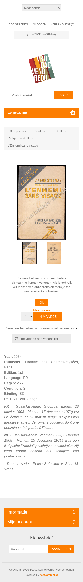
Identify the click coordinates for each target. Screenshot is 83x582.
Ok (42, 302)
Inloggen (39, 24)
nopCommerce (49, 574)
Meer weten (41, 310)
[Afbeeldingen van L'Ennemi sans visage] (29, 253)
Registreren (18, 24)
